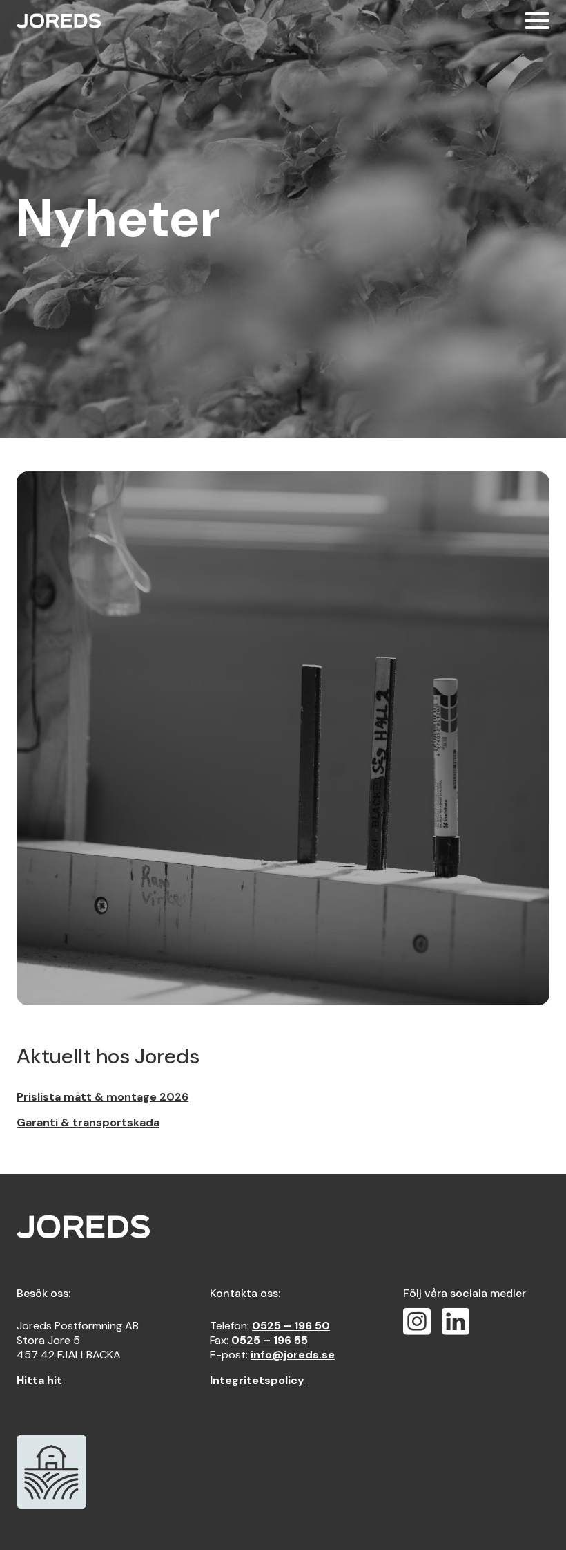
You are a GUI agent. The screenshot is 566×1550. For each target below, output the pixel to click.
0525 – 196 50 (291, 1325)
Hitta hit (39, 1380)
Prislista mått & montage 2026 (102, 1097)
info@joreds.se (293, 1354)
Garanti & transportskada (88, 1122)
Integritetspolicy (257, 1380)
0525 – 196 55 (269, 1340)
